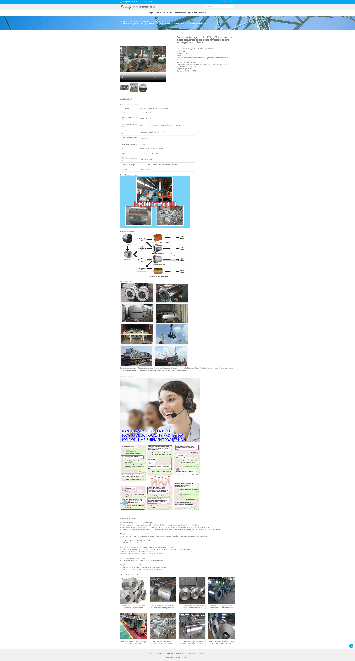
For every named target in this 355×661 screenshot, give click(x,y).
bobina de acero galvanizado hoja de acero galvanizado (133, 642)
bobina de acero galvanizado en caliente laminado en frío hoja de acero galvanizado (192, 642)
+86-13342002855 (146, 2)
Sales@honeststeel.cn (129, 2)
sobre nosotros (180, 13)
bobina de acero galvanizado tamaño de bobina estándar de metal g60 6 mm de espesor (221, 607)
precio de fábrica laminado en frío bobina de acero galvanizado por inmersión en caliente (163, 607)
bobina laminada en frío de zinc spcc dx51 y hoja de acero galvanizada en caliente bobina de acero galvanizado (133, 607)
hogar (151, 13)
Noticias (169, 13)
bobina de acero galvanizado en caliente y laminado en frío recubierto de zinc (192, 607)
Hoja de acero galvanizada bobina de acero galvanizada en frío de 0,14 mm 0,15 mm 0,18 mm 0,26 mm (163, 642)
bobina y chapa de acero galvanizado (155, 21)
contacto (202, 13)
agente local (192, 13)
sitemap (202, 653)
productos (159, 13)
